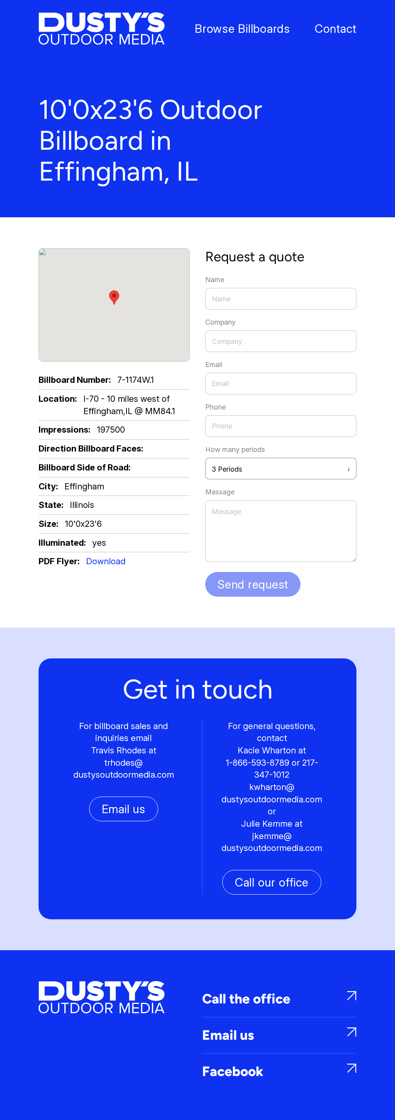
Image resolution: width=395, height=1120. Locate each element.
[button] (114, 297)
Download (105, 561)
